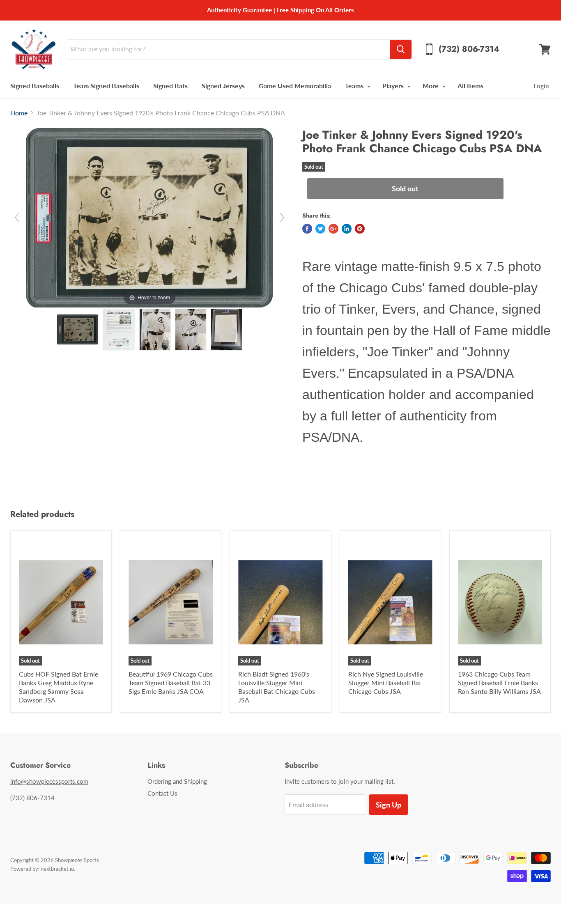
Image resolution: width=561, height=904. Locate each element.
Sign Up (388, 804)
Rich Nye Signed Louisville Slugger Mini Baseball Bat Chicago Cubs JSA (385, 682)
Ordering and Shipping (177, 781)
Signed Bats (170, 85)
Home (19, 113)
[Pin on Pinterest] (360, 229)
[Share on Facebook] (307, 229)
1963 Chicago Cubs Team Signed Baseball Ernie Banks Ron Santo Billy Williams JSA (499, 682)
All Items (470, 85)
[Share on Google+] (333, 229)
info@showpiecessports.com (49, 781)
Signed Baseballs (34, 85)
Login (541, 85)
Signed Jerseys (223, 85)
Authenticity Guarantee (239, 10)
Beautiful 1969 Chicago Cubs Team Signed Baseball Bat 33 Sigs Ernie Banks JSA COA (171, 682)
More (431, 85)
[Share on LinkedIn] (347, 229)
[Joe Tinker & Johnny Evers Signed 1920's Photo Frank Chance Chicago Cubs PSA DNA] (77, 329)
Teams (355, 85)
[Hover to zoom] (149, 216)
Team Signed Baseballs (106, 85)
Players (393, 85)
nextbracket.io (57, 868)
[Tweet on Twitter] (320, 229)
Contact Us (162, 793)
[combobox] (227, 49)
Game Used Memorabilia (295, 85)
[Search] (401, 49)
